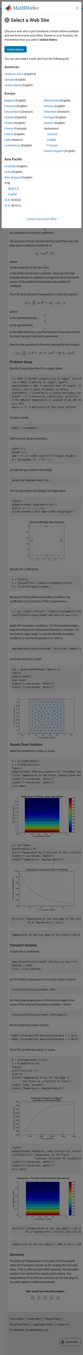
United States (12, 85)
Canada (9, 79)
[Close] (77, 8)
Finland (9, 123)
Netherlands (51, 100)
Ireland (8, 134)
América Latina (13, 74)
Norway (49, 106)
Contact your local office (41, 219)
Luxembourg (12, 145)
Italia (7, 139)
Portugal (49, 117)
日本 (7, 200)
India (7, 171)
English (51, 139)
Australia (10, 166)
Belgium (9, 100)
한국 (7, 205)
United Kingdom (54, 151)
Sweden (49, 123)
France (8, 128)
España (9, 117)
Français (52, 145)
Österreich (50, 111)
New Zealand (12, 177)
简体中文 (13, 188)
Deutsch (52, 134)
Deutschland (12, 111)
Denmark (10, 106)
